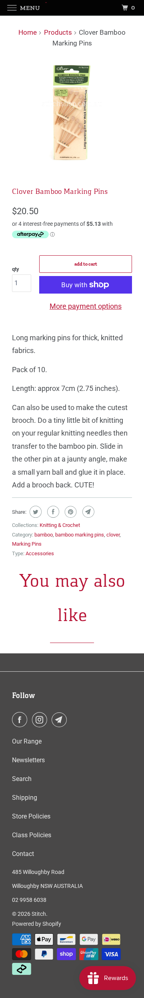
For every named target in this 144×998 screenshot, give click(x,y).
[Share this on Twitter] (35, 512)
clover (113, 535)
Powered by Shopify (36, 924)
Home (27, 32)
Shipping (24, 797)
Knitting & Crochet (60, 525)
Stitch (39, 914)
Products (58, 32)
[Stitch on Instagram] (41, 719)
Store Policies (31, 816)
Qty (15, 269)
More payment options (86, 306)
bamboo (43, 535)
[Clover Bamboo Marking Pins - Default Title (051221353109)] (72, 113)
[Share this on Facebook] (52, 512)
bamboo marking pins (79, 535)
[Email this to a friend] (87, 512)
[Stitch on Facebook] (21, 719)
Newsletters (28, 760)
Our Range (27, 741)
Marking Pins (27, 544)
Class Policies (31, 835)
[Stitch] (72, 8)
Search (22, 779)
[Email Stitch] (61, 719)
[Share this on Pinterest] (70, 512)
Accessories (40, 553)
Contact (23, 854)
